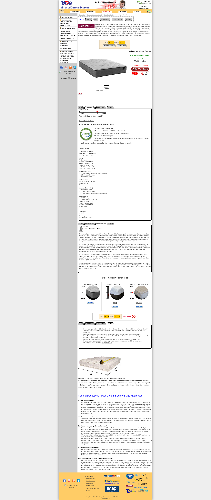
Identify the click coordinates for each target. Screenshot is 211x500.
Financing (123, 12)
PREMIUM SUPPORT (65, 58)
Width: (106, 42)
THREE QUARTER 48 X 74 (67, 33)
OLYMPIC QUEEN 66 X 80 (67, 38)
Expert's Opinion (117, 19)
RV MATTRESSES (65, 25)
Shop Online (82, 15)
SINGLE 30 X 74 (64, 30)
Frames (88, 490)
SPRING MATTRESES (66, 21)
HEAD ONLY (63, 43)
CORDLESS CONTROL (66, 47)
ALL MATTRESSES (66, 20)
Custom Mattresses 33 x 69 (94, 15)
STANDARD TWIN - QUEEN (67, 56)
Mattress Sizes (90, 485)
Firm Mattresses (90, 478)
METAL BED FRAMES (67, 51)
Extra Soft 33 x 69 (108, 15)
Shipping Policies (107, 343)
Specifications (105, 19)
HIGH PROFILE (64, 62)
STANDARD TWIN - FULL (66, 55)
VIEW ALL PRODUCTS (67, 17)
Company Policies (105, 498)
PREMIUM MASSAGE (66, 48)
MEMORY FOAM (64, 23)
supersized (132, 420)
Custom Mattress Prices (92, 488)
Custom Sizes (107, 12)
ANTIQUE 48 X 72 (65, 31)
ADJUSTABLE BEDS (67, 41)
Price (95, 19)
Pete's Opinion (100, 107)
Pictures (88, 19)
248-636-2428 (144, 8)
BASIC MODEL (64, 45)
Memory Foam (90, 483)
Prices (81, 107)
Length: (116, 42)
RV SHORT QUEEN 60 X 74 (67, 35)
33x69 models (140, 61)
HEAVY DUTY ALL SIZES (67, 53)
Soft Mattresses (90, 481)
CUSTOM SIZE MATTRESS (68, 28)
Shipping (128, 19)
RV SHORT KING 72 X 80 (67, 37)
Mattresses (90, 12)
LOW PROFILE (64, 60)
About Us (137, 12)
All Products (75, 12)
